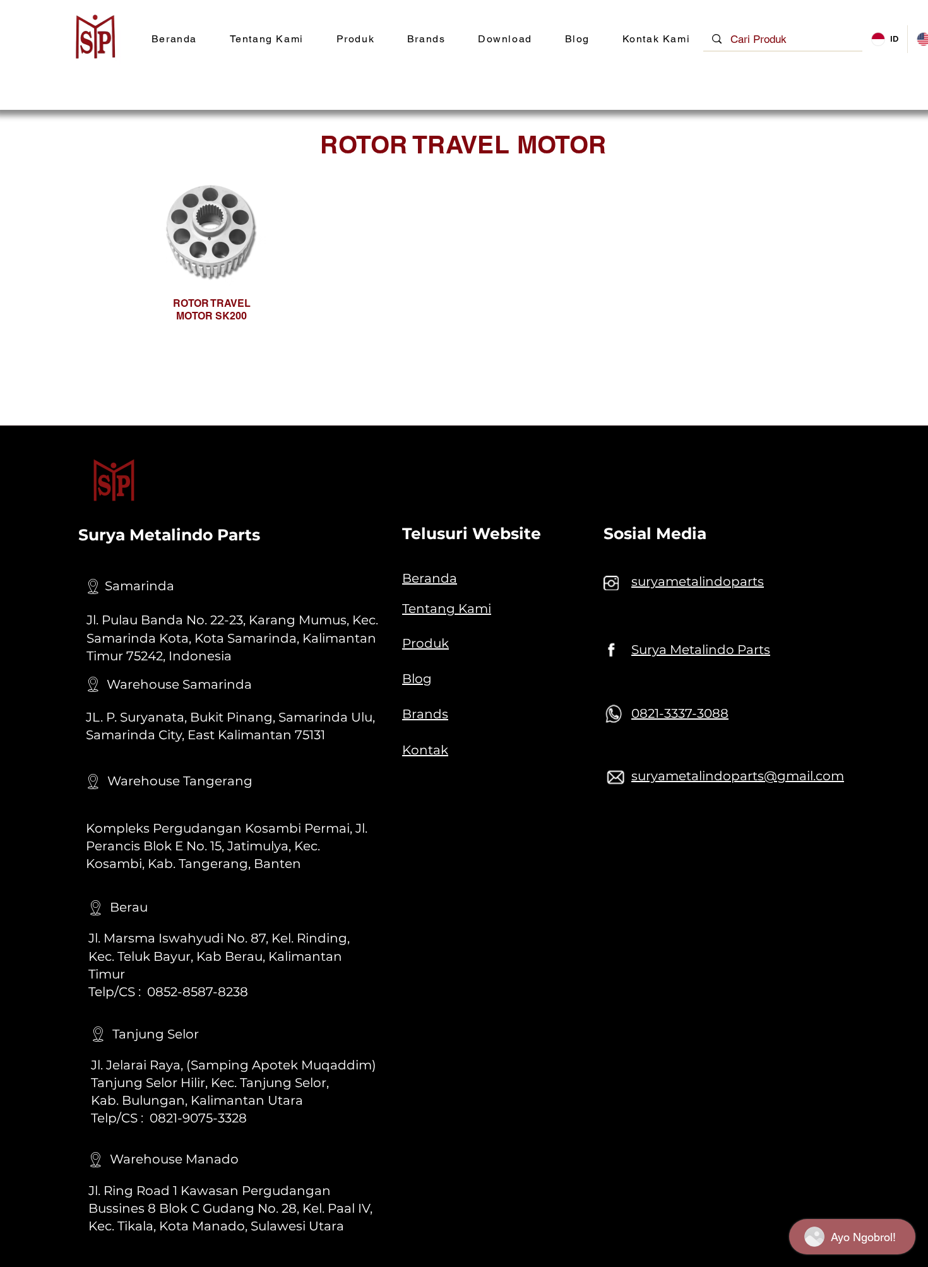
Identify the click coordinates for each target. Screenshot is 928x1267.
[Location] (92, 586)
